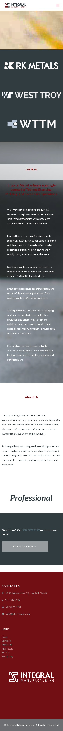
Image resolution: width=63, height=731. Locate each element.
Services (6, 640)
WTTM (6, 652)
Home (5, 636)
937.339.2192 (31, 530)
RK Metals (7, 648)
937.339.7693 (13, 606)
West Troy (7, 656)
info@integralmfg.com (18, 613)
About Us (7, 644)
